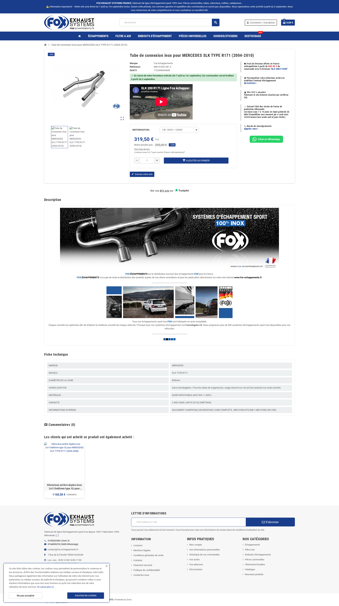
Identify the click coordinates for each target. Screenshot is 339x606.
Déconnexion (195, 569)
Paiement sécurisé (142, 565)
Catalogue (250, 569)
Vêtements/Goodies (255, 564)
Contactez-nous (141, 575)
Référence (135, 66)
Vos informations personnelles (204, 549)
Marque (134, 63)
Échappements (252, 544)
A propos (137, 560)
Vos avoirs (194, 559)
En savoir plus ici (45, 587)
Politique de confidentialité (146, 570)
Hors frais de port (142, 149)
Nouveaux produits (254, 574)
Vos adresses (196, 564)
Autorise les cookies (85, 595)
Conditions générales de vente (148, 555)
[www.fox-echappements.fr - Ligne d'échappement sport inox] (69, 22)
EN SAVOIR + (250, 83)
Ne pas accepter (25, 595)
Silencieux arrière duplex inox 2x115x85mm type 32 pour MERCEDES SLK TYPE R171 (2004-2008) (64, 487)
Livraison (137, 545)
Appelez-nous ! (251, 128)
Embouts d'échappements (258, 554)
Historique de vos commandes (204, 554)
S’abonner (272, 522)
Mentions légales (142, 550)
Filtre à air (250, 549)
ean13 (133, 70)
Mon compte (195, 544)
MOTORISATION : (141, 129)
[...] (57, 535)
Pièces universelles (254, 559)
